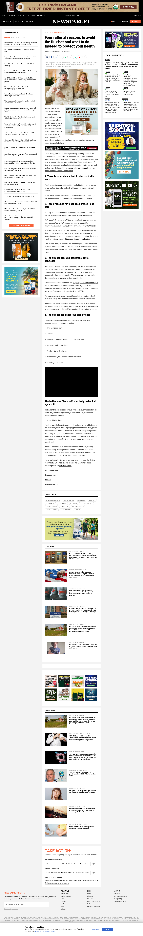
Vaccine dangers (50, 66)
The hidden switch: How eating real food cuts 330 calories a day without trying (20, 102)
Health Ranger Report (113, 55)
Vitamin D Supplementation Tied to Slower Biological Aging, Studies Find (18, 88)
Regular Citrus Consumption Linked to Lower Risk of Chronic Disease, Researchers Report (20, 57)
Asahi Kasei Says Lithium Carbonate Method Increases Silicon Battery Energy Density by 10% (19, 162)
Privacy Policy (118, 899)
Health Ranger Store (120, 901)
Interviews (31, 15)
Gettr (62, 899)
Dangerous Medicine (55, 63)
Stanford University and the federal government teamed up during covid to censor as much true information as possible (81, 592)
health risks (62, 503)
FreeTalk (63, 901)
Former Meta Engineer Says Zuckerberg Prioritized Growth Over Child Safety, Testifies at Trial (20, 43)
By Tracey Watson (52, 52)
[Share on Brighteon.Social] (47, 57)
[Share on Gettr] (80, 57)
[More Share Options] (84, 57)
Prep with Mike (21, 15)
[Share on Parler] (70, 57)
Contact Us (117, 894)
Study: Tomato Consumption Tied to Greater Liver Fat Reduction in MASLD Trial (20, 176)
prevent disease (71, 64)
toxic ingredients (89, 64)
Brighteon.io (64, 894)
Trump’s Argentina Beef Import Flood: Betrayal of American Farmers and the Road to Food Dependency (20, 125)
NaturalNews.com (51, 484)
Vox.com (48, 480)
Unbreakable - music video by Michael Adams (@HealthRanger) (130, 93)
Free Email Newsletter (120, 896)
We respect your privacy (11, 909)
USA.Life (63, 909)
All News (90, 896)
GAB (62, 906)
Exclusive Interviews (93, 906)
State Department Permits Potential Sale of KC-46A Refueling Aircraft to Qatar (20, 202)
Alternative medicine (57, 32)
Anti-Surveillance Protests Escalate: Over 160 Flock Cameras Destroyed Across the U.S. (20, 134)
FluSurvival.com (65, 466)
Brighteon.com (59, 156)
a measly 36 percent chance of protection (73, 239)
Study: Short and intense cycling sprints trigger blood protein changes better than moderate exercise (19, 217)
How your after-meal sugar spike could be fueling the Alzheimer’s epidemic (20, 169)
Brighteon (11, 15)
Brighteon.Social (66, 896)
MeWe (63, 904)
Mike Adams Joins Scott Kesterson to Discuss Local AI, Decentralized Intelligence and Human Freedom (112, 78)
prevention (80, 64)
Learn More (95, 929)
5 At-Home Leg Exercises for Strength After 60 (19, 196)
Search (138, 15)
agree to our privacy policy (45, 931)
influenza (51, 64)
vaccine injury (60, 66)
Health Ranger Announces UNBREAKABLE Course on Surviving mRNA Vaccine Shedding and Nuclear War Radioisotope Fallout (130, 80)
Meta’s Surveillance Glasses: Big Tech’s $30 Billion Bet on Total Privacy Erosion (20, 210)
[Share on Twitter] (56, 57)
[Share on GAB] (65, 57)
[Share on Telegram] (61, 57)
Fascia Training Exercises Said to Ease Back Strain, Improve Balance (18, 95)
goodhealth (88, 63)
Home (4, 15)
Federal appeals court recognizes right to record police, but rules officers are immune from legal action (20, 110)
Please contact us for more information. (57, 884)
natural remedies (60, 64)
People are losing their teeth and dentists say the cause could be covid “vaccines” (82, 791)
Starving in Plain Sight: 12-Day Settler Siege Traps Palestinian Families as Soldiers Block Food (20, 141)
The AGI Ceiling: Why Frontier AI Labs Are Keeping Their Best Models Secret (20, 118)
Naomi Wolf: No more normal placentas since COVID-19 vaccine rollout (81, 827)
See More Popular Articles (21, 225)
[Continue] (46, 904)
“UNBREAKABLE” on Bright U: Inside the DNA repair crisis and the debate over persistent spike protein (20, 79)
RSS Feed (90, 899)
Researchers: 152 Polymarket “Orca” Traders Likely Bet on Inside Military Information (20, 72)
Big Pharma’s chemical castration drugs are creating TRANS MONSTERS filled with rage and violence (83, 646)
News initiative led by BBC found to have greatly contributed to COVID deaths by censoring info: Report (82, 810)
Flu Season (74, 63)
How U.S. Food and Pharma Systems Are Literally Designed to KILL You (112, 94)
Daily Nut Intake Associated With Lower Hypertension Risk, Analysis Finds (17, 190)
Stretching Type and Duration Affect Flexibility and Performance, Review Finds (20, 155)
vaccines (68, 66)
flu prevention (66, 63)
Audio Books (41, 15)
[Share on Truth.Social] (75, 57)
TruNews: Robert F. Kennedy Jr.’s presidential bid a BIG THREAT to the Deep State (82, 774)
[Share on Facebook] (51, 57)
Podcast (90, 904)
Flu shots (81, 63)
